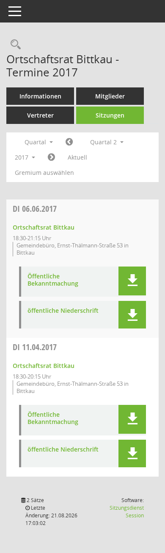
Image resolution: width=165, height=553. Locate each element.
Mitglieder (110, 96)
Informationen (40, 96)
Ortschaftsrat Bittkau (43, 227)
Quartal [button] (36, 142)
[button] (132, 281)
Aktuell (77, 157)
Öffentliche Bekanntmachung (53, 280)
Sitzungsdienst (127, 511)
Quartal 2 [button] (104, 142)
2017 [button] (22, 157)
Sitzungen (110, 115)
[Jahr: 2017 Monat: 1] (69, 142)
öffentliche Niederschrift (63, 310)
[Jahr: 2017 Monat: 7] (51, 157)
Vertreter (40, 115)
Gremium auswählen (44, 172)
